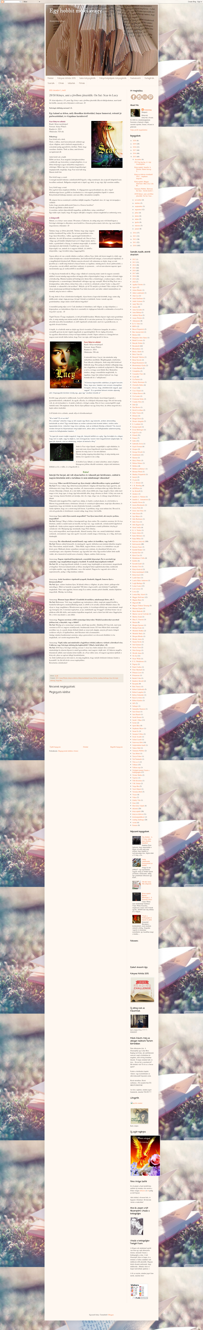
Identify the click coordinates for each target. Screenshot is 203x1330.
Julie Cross (136, 522)
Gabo (134, 441)
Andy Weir (136, 304)
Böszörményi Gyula (139, 365)
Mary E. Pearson (138, 619)
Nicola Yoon (136, 647)
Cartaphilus (136, 371)
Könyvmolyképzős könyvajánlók (113, 78)
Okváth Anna (136, 653)
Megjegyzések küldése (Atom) (68, 751)
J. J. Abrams (136, 483)
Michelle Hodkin (138, 631)
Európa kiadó (136, 427)
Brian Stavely (136, 360)
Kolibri (134, 561)
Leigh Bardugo (137, 583)
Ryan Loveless (137, 697)
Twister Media (137, 775)
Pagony (134, 664)
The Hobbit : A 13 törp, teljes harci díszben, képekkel (147, 840)
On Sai (95, 678)
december (138, 159)
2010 (135, 245)
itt (148, 1190)
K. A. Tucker (136, 530)
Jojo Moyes (136, 516)
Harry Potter (136, 460)
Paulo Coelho (136, 667)
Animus (135, 307)
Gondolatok (136, 455)
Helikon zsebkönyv (138, 469)
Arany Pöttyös (63, 678)
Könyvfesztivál (137, 569)
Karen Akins (136, 533)
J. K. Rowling (137, 485)
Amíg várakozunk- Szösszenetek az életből (147, 862)
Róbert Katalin (137, 700)
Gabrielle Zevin (137, 444)
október (137, 203)
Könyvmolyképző (83, 678)
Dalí (133, 404)
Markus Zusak (137, 617)
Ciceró (134, 388)
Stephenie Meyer (138, 728)
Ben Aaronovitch (138, 332)
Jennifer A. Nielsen (138, 497)
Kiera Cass (135, 555)
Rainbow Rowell (137, 681)
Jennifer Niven (137, 502)
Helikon (135, 466)
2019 (135, 144)
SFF (133, 703)
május (137, 219)
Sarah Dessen (136, 717)
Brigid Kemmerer (138, 363)
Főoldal (50, 78)
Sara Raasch (136, 714)
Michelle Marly (137, 633)
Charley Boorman (138, 382)
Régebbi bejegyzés (116, 747)
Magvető (135, 603)
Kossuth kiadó (137, 564)
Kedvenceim (135, 78)
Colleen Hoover (137, 393)
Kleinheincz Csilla (138, 558)
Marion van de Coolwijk (140, 614)
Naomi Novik (136, 642)
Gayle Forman (137, 446)
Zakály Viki (136, 800)
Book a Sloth (136, 351)
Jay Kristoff (136, 491)
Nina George (136, 650)
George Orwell (137, 452)
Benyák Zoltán (137, 343)
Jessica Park (136, 508)
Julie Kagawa (136, 524)
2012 (135, 239)
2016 (135, 153)
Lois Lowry (136, 589)
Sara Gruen (136, 711)
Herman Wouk (137, 471)
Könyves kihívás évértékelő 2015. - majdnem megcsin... (143, 176)
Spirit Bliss (136, 725)
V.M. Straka (136, 783)
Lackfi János (136, 577)
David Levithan (137, 410)
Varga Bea (59, 680)
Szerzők (51, 83)
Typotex (135, 778)
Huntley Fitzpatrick (138, 474)
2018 (135, 147)
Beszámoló (136, 346)
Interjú (134, 477)
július (137, 213)
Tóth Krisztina (137, 780)
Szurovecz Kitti (137, 742)
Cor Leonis (136, 396)
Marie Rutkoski (137, 611)
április (137, 222)
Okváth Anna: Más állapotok (146, 883)
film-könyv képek (138, 806)
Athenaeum (136, 321)
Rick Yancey (136, 686)
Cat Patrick (136, 379)
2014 (135, 233)
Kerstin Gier (136, 552)
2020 (135, 140)
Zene (134, 803)
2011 (135, 242)
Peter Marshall (137, 670)
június (137, 216)
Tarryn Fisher (136, 756)
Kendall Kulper (137, 550)
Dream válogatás (137, 421)
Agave (134, 287)
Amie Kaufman (137, 298)
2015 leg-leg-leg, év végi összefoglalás (142, 163)
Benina (134, 335)
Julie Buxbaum (137, 519)
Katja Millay (136, 538)
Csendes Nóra (136, 402)
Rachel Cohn (136, 678)
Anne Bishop (136, 312)
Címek (61, 83)
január (137, 229)
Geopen (134, 449)
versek (134, 822)
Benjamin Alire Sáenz (139, 337)
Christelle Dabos (137, 385)
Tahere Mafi (136, 748)
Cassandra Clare (137, 374)
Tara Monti (136, 753)
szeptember (139, 206)
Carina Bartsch (137, 368)
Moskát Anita (136, 639)
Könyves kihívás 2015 (66, 78)
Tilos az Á (135, 762)
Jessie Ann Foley (138, 510)
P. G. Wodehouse (138, 661)
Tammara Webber (138, 751)
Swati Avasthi (137, 737)
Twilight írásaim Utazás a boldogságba (140, 771)
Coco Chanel (136, 390)
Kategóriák (149, 78)
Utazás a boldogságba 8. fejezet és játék (147, 918)
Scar (110, 678)
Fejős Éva (135, 432)
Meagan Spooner (138, 625)
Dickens (135, 416)
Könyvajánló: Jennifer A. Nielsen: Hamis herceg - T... (143, 169)
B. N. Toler (136, 323)
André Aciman (137, 301)
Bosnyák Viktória (138, 357)
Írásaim (134, 825)
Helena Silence (137, 463)
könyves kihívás (73, 678)
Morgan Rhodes (137, 636)
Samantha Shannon (138, 709)
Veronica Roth (137, 792)
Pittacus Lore (136, 672)
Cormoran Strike (138, 399)
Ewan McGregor (137, 430)
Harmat (134, 457)
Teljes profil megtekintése (138, 130)
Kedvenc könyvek (138, 541)
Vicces (134, 794)
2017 (135, 150)
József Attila (136, 527)
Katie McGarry (137, 536)
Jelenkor (135, 494)
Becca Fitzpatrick (138, 329)
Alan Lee (135, 296)
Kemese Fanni (137, 547)
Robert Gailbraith (138, 689)
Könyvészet (136, 575)
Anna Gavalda (137, 310)
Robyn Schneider (138, 695)
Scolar (134, 723)
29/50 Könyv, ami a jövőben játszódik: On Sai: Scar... (143, 195)
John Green (136, 513)
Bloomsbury (136, 349)
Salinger (135, 706)
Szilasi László (137, 739)
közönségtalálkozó (138, 817)
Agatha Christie (137, 284)
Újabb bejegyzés (55, 747)
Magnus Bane (136, 600)
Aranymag (148, 110)
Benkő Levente (137, 340)
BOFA (134, 326)
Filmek (82, 83)
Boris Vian (136, 354)
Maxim (134, 622)
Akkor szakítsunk (138, 293)
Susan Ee (135, 731)
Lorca (134, 591)
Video (134, 797)
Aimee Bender (137, 290)
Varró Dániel (136, 789)
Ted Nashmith (137, 759)
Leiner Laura (136, 586)
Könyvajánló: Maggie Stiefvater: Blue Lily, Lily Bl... (144, 183)
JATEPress (135, 488)
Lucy (91, 678)
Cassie (134, 377)
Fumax (134, 438)
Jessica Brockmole (138, 505)
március (138, 225)
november (138, 200)
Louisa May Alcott (138, 594)
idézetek (135, 808)
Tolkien (134, 764)
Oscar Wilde (136, 658)
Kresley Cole (136, 566)
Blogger (110, 1315)
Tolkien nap (136, 767)
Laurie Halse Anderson (140, 580)
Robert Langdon (137, 692)
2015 (57, 678)
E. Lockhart (136, 424)
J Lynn (134, 480)
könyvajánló (136, 811)
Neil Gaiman (136, 644)
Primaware (136, 675)
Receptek (135, 684)
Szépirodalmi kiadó (138, 745)
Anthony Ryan (137, 315)
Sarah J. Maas (137, 720)
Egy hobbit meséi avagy (75, 10)
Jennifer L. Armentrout (140, 499)
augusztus (138, 209)
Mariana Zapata (137, 608)
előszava (142, 1190)
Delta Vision (136, 413)
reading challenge (103, 678)
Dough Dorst (136, 418)
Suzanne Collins (137, 734)
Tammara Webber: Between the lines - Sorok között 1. (144, 190)
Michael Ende (137, 628)
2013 (135, 236)
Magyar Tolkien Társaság (140, 605)
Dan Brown (136, 407)
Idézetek (71, 83)
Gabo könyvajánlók (88, 78)
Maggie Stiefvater (138, 597)
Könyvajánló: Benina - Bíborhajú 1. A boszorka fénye (147, 896)
